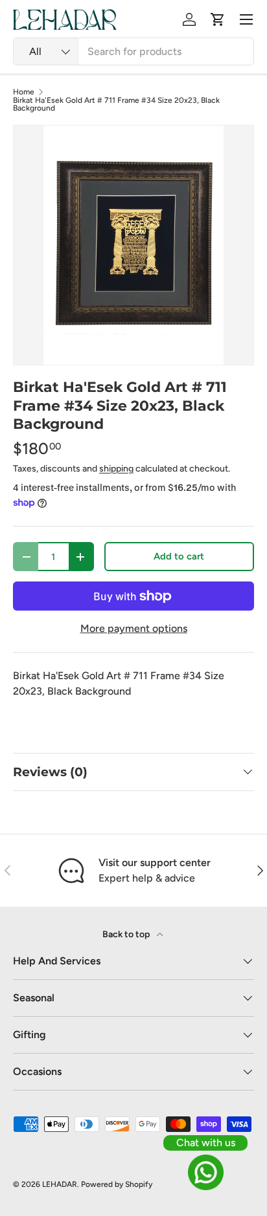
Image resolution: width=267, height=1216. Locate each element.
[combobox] (133, 51)
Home (23, 92)
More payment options (133, 628)
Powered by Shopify (116, 1184)
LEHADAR (59, 1184)
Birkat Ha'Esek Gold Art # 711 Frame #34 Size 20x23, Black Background (116, 104)
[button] (217, 19)
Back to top (127, 934)
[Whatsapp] (205, 1172)
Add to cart (179, 556)
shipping (116, 468)
